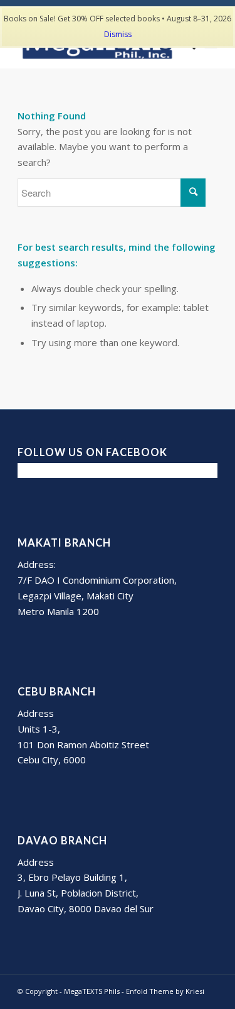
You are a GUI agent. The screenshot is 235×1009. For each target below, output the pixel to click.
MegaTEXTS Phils (92, 991)
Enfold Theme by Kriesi (165, 991)
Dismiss (118, 34)
